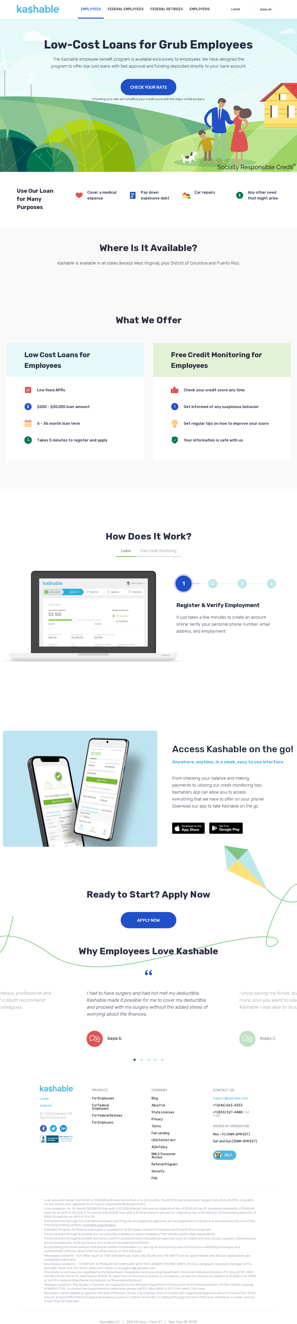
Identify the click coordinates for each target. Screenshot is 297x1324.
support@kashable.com (230, 1098)
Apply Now (148, 920)
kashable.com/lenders (99, 1225)
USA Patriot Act (164, 1140)
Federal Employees (125, 9)
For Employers (102, 1123)
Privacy (157, 1119)
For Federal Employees (100, 1107)
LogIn (235, 9)
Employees (91, 9)
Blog (155, 1098)
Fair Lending (160, 1133)
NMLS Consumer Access (164, 1155)
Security (158, 1171)
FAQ (154, 1178)
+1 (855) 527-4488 (227, 1112)
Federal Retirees (166, 9)
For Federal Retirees (107, 1116)
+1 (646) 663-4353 (227, 1105)
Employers (200, 9)
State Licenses (163, 1112)
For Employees (103, 1098)
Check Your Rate (148, 87)
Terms (156, 1126)
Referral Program (165, 1164)
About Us (158, 1105)
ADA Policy (160, 1147)
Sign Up (265, 9)
